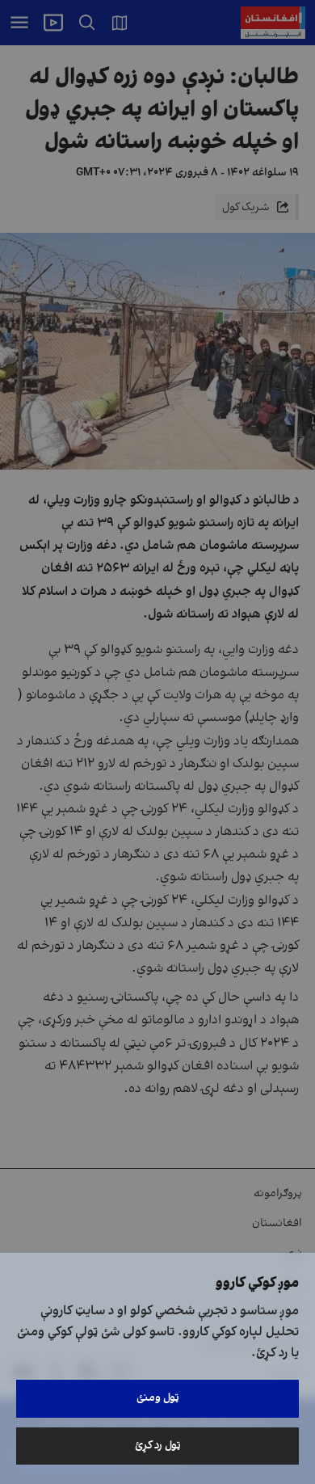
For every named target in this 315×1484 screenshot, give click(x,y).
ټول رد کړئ (158, 1445)
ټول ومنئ (157, 1397)
